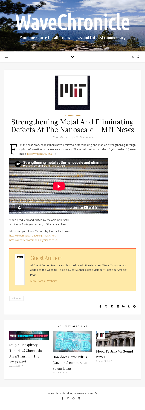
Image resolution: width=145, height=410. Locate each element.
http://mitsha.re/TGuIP (41, 153)
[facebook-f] (63, 398)
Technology (72, 115)
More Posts (37, 281)
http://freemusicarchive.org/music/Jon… (33, 235)
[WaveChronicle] (72, 25)
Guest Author (46, 257)
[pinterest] (79, 398)
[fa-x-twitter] (68, 398)
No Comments (84, 137)
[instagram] (73, 398)
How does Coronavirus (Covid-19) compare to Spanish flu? (70, 362)
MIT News (16, 298)
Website (52, 281)
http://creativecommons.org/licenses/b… (34, 240)
